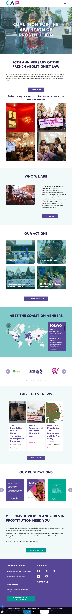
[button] (2, 611)
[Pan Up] (8, 323)
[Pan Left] (7, 325)
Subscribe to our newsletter (21, 598)
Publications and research (53, 444)
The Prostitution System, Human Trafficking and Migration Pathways (17, 433)
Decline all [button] (35, 612)
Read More (13, 448)
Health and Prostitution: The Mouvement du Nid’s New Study (53, 432)
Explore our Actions (36, 298)
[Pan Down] (8, 327)
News (19, 444)
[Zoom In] (8, 329)
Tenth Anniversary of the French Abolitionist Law (36, 431)
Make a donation (36, 550)
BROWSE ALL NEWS (36, 458)
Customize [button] (44, 612)
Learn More (36, 89)
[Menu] (65, 3)
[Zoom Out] (8, 333)
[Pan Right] (10, 325)
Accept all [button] (27, 612)
